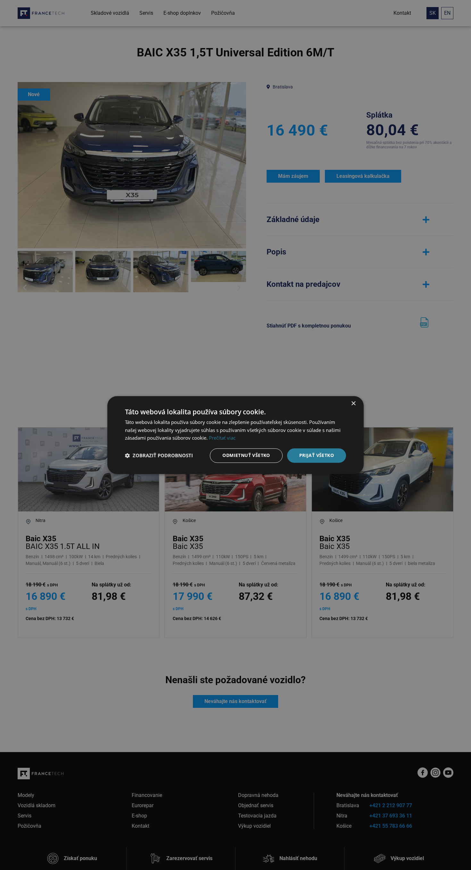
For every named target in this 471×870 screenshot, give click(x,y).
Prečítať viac (222, 438)
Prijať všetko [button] (316, 455)
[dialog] (235, 435)
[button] (159, 456)
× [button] (353, 403)
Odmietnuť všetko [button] (246, 455)
